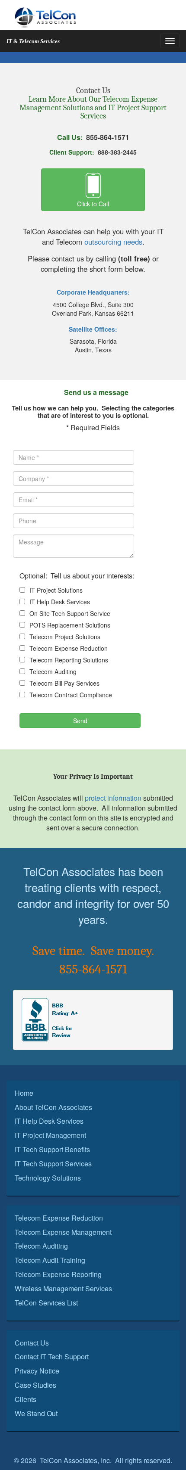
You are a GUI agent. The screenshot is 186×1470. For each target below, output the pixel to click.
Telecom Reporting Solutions (68, 660)
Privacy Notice (37, 1371)
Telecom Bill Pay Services (64, 683)
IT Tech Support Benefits (52, 1149)
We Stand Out (36, 1413)
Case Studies (35, 1385)
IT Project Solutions (56, 590)
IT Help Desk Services (59, 601)
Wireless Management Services (63, 1288)
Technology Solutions (48, 1178)
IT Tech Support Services (53, 1164)
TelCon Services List (46, 1303)
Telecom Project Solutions (64, 636)
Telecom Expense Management (63, 1232)
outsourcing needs (113, 241)
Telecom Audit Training (50, 1260)
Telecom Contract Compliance (70, 694)
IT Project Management (50, 1135)
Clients (25, 1399)
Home (24, 1093)
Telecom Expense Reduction (68, 648)
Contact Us (32, 1343)
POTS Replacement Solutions (69, 625)
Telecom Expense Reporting (58, 1274)
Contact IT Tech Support (52, 1356)
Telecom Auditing (53, 671)
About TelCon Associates (53, 1107)
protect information (113, 798)
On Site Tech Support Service (69, 613)
